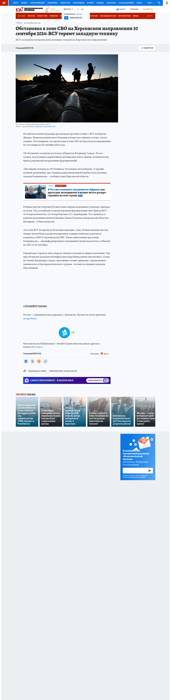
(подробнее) (29, 318)
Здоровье (111, 3)
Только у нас (42, 16)
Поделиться (148, 48)
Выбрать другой (76, 18)
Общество (65, 3)
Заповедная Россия (108, 16)
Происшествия (124, 16)
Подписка (148, 9)
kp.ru (106, 353)
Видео (24, 3)
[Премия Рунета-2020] (51, 9)
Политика (52, 3)
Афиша (135, 16)
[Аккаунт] (167, 3)
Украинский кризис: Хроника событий (63, 371)
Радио (123, 9)
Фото (15, 3)
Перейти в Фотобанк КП (45, 126)
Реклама (134, 9)
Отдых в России (91, 16)
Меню (4, 3)
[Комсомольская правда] (29, 9)
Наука (139, 3)
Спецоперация (37, 3)
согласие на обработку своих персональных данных (135, 476)
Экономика (78, 3)
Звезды (100, 3)
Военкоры (54, 16)
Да (66, 18)
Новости (31, 16)
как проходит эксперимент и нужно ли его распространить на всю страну (77, 192)
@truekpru (37, 347)
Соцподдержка (126, 3)
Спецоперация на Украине (37, 371)
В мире (90, 3)
